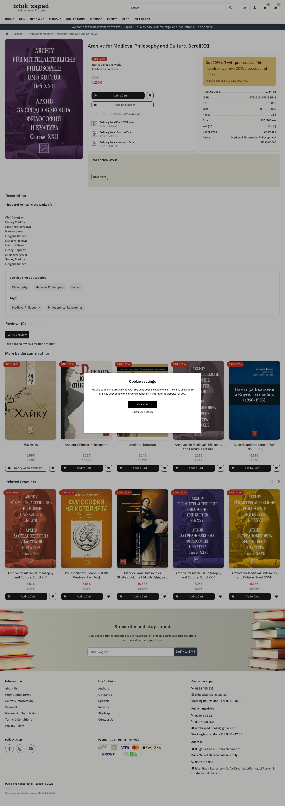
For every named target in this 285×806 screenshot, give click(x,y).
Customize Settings (142, 411)
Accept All (142, 404)
